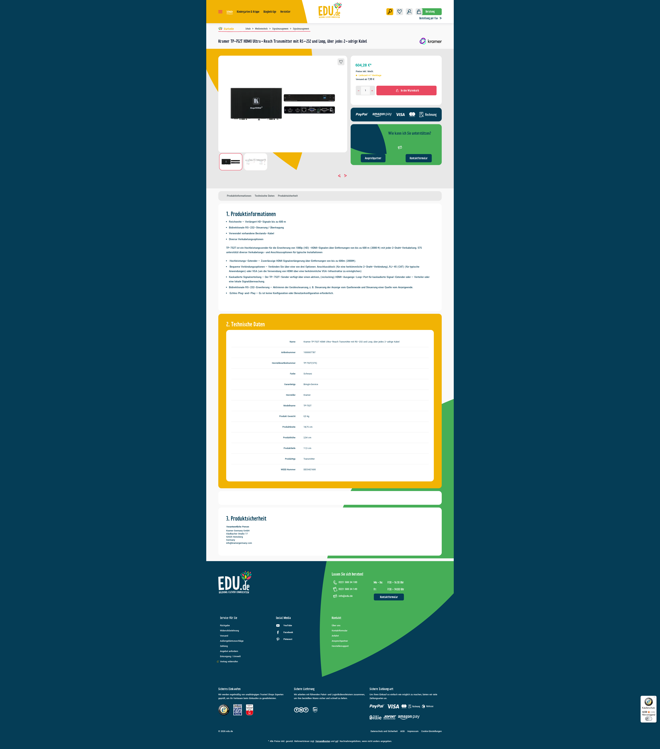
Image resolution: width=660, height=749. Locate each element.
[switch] (648, 719)
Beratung (430, 11)
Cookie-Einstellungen (431, 731)
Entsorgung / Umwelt (230, 656)
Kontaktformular (419, 158)
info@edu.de (346, 596)
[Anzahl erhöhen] (372, 90)
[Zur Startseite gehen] (330, 10)
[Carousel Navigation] (282, 175)
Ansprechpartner (373, 158)
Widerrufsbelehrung (229, 630)
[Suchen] (390, 11)
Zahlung (224, 646)
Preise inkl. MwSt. (365, 71)
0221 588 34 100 (348, 582)
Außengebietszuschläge (232, 641)
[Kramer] (431, 42)
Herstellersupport (340, 646)
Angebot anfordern (229, 651)
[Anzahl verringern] (358, 90)
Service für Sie (228, 618)
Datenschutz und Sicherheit (384, 731)
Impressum (413, 731)
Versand (224, 635)
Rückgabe (225, 625)
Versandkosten (322, 741)
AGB (402, 731)
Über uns (336, 625)
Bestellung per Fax (428, 18)
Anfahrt (335, 635)
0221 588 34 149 (348, 589)
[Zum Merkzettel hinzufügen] (341, 61)
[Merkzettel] (399, 11)
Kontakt (336, 618)
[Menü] (220, 11)
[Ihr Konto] (409, 11)
